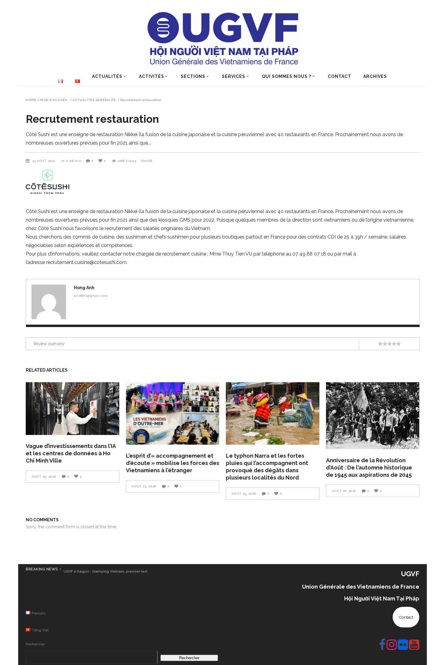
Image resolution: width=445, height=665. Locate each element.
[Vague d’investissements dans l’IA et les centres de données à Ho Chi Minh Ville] (72, 408)
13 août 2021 (44, 160)
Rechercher (35, 644)
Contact (406, 617)
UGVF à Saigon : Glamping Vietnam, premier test (105, 571)
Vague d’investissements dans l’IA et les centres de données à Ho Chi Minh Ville (71, 453)
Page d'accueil (54, 100)
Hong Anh (84, 287)
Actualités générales (94, 100)
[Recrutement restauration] (48, 302)
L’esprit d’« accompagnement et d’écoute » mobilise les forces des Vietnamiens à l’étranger (172, 463)
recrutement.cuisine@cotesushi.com (86, 262)
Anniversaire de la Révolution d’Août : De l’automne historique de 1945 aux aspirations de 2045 (369, 467)
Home (31, 100)
